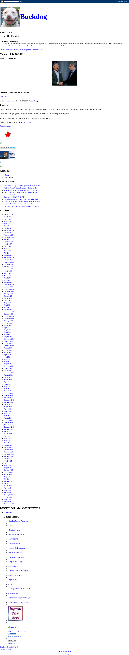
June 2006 (7, 224)
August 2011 (8, 364)
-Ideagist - (11, 584)
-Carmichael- (8, 512)
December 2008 (9, 291)
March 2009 (8, 298)
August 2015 (8, 468)
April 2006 (7, 219)
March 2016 (8, 474)
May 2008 (7, 275)
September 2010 (9, 339)
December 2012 (9, 400)
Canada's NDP (11, 643)
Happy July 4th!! (9, 195)
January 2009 (8, 294)
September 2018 (9, 492)
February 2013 (8, 404)
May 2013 (7, 411)
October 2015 (8, 470)
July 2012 (7, 389)
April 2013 (7, 409)
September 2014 (9, 447)
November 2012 (9, 398)
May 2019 (7, 499)
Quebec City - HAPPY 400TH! (14, 197)
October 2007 (8, 260)
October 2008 (8, 287)
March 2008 (8, 271)
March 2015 (8, 461)
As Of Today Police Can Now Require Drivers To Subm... (22, 201)
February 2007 (8, 242)
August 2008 (8, 282)
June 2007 (7, 251)
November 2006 (9, 235)
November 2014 (9, 452)
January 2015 (8, 456)
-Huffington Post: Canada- (16, 534)
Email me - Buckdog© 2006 (9, 647)
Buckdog (33, 16)
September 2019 (9, 501)
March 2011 (8, 352)
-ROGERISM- (13, 566)
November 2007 (9, 262)
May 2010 (7, 330)
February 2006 (8, 214)
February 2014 (8, 431)
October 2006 (8, 233)
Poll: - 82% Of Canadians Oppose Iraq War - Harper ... (21, 206)
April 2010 (7, 328)
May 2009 (7, 303)
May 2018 (7, 490)
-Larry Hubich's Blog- (15, 562)
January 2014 (8, 429)
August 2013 (8, 418)
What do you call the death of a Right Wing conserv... (21, 190)
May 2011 (7, 357)
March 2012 (8, 379)
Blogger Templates (66, 654)
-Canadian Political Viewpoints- (18, 521)
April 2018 (7, 488)
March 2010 (8, 325)
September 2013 (9, 420)
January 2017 (8, 481)
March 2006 (8, 217)
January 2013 (8, 402)
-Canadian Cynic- (13, 593)
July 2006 (7, 226)
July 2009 (7, 307)
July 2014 (7, 443)
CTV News (3, 97)
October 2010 (8, 341)
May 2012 (7, 384)
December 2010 (9, 346)
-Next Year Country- (14, 530)
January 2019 (8, 495)
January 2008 (8, 266)
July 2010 (7, 334)
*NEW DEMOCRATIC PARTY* (19, 602)
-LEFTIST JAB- (13, 539)
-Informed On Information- (16, 548)
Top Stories (11, 629)
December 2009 (9, 318)
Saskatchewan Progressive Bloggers (19, 598)
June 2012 (7, 386)
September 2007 (9, 257)
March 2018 (8, 486)
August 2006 (8, 228)
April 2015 (7, 463)
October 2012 (8, 395)
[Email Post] (37, 101)
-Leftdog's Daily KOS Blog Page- (19, 570)
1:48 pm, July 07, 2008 (25, 122)
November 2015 (9, 472)
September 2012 (9, 393)
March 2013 (8, 407)
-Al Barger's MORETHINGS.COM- (20, 589)
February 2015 (8, 459)
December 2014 (9, 454)
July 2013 (7, 416)
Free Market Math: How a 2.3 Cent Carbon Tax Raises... (22, 199)
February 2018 (8, 483)
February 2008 (8, 269)
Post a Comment (5, 126)
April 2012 (7, 382)
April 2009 (7, 300)
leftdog (6, 175)
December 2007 (9, 264)
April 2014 (7, 436)
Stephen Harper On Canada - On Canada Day (18, 204)
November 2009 (9, 316)
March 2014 (8, 434)
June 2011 (7, 359)
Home (3, 50)
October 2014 (8, 450)
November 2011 (9, 370)
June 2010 (7, 332)
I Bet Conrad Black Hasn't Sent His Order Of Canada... (21, 192)
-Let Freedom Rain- (14, 543)
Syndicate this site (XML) (8, 649)
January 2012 (8, 375)
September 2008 (9, 285)
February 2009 (8, 296)
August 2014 (8, 445)
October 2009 (8, 314)
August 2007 (8, 255)
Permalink (32, 101)
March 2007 (8, 244)
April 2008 (7, 273)
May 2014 (7, 438)
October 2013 (8, 422)
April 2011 (7, 355)
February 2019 (8, 497)
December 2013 (9, 427)
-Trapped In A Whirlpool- (16, 557)
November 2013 (9, 425)
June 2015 (7, 465)
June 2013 (7, 413)
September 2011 (9, 366)
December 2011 (9, 373)
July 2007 (7, 253)
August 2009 (8, 309)
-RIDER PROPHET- (15, 575)
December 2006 (9, 237)
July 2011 (7, 361)
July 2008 (7, 280)
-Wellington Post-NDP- (15, 552)
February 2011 (8, 350)
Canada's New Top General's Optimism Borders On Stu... (24, 50)
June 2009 (7, 305)
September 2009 (9, 312)
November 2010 (9, 343)
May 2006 (7, 221)
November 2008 (9, 289)
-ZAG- (10, 525)
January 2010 (8, 321)
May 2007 (7, 248)
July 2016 (7, 479)
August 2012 (8, 391)
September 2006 (9, 230)
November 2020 (9, 504)
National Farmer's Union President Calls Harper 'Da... (21, 188)
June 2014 (7, 440)
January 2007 (8, 239)
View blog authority (14, 636)
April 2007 (7, 246)
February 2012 (8, 377)
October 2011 (8, 368)
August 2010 (8, 336)
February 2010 (8, 323)
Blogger (68, 651)
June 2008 (7, 278)
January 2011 (8, 348)
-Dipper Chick (12, 580)
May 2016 (7, 477)
